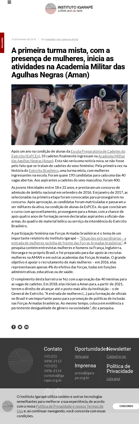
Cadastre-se (116, 356)
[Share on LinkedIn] (26, 327)
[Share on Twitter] (20, 327)
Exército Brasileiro (43, 170)
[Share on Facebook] (13, 327)
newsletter (50, 39)
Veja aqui (82, 356)
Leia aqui (113, 378)
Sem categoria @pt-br (67, 39)
